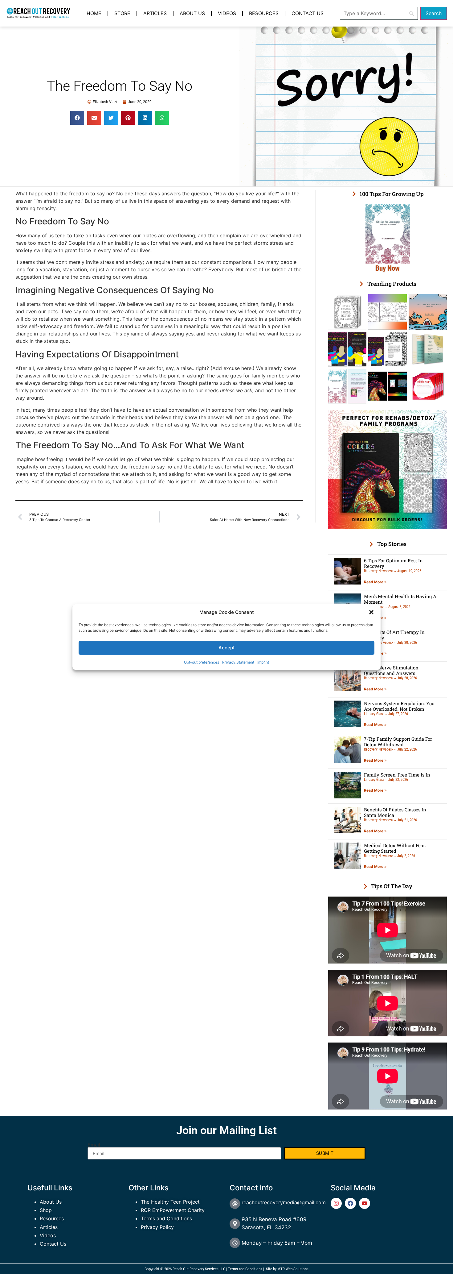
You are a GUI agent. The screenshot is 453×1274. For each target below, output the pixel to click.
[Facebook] (350, 1203)
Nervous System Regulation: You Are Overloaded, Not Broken (399, 706)
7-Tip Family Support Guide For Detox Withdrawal (398, 741)
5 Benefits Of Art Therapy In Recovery (394, 635)
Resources (264, 13)
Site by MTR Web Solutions (287, 1269)
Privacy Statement (238, 662)
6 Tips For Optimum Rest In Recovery (393, 563)
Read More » (375, 582)
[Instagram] (336, 1203)
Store (122, 13)
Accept (226, 648)
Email (94, 1144)
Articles (155, 13)
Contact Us (308, 13)
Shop (46, 1210)
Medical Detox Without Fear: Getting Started (395, 848)
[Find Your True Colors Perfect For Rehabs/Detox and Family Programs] (387, 527)
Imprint (263, 662)
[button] (371, 612)
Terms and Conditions (166, 1218)
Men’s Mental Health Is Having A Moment (400, 599)
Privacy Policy (157, 1227)
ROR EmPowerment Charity (173, 1210)
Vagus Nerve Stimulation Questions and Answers (391, 670)
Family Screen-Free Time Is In (397, 775)
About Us (192, 13)
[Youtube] (364, 1203)
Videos (227, 13)
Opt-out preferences (201, 662)
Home (94, 13)
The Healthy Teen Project (170, 1202)
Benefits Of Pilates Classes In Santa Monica (395, 812)
